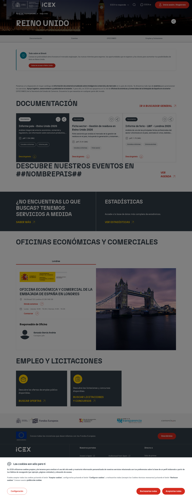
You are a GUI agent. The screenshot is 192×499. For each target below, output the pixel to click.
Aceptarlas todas (173, 491)
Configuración (17, 491)
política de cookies (34, 480)
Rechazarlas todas (148, 491)
